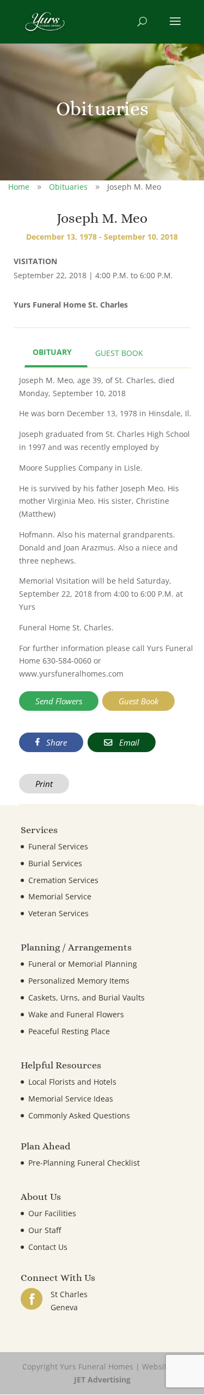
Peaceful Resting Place (69, 1031)
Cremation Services (63, 880)
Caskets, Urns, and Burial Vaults (86, 997)
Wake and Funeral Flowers (76, 1014)
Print (44, 783)
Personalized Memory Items (78, 980)
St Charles (69, 1294)
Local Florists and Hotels (72, 1082)
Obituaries (68, 187)
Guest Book (138, 701)
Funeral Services (58, 846)
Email (128, 742)
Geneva (64, 1307)
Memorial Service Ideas (70, 1098)
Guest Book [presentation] (119, 353)
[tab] (56, 353)
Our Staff (44, 1230)
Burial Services (55, 863)
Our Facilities (52, 1213)
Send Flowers (58, 701)
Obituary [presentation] (52, 352)
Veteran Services (58, 913)
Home (18, 187)
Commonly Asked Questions (79, 1115)
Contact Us (47, 1247)
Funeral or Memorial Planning (82, 964)
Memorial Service (59, 896)
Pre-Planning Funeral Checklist (84, 1163)
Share (55, 742)
